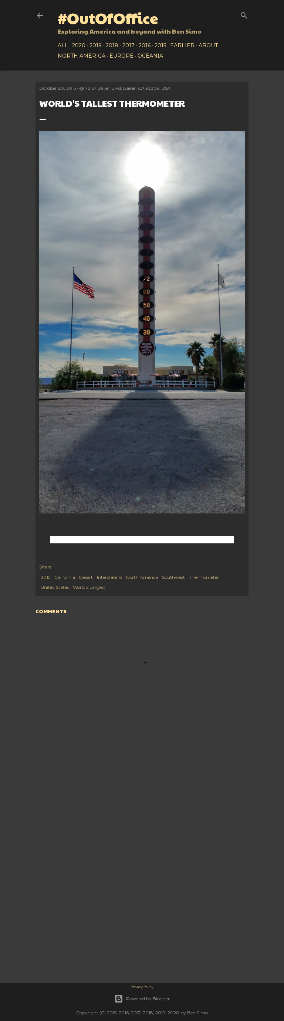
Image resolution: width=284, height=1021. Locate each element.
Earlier (182, 45)
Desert (86, 577)
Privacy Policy (142, 987)
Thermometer (204, 577)
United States (55, 587)
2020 (78, 45)
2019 (95, 45)
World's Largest (89, 587)
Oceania (150, 55)
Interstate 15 (109, 577)
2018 (112, 45)
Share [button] (45, 567)
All (63, 45)
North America (81, 55)
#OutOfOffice (108, 17)
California (64, 577)
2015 (160, 45)
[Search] (244, 14)
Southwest (173, 577)
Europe (121, 55)
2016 (145, 45)
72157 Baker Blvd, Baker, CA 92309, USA (128, 88)
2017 (128, 45)
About (208, 45)
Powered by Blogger (148, 998)
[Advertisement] (142, 846)
